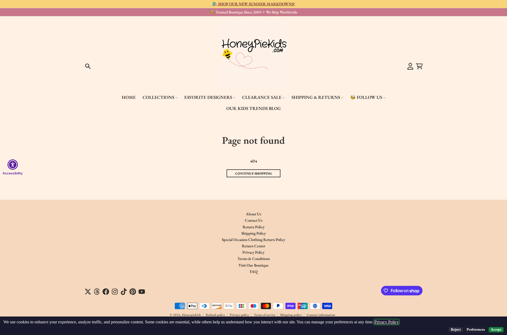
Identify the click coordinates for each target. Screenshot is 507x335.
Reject (456, 330)
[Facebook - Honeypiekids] (105, 291)
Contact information (321, 315)
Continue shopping (253, 173)
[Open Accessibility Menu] (12, 164)
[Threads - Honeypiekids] (96, 291)
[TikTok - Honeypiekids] (123, 291)
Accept (496, 330)
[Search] (87, 66)
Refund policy (215, 315)
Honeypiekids (191, 315)
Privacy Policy (386, 322)
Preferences (476, 330)
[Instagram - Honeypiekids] (114, 291)
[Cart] (419, 66)
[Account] (410, 66)
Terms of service (264, 315)
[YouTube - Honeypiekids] (141, 291)
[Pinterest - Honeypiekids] (132, 291)
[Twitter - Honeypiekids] (87, 291)
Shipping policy (291, 315)
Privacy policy (239, 315)
